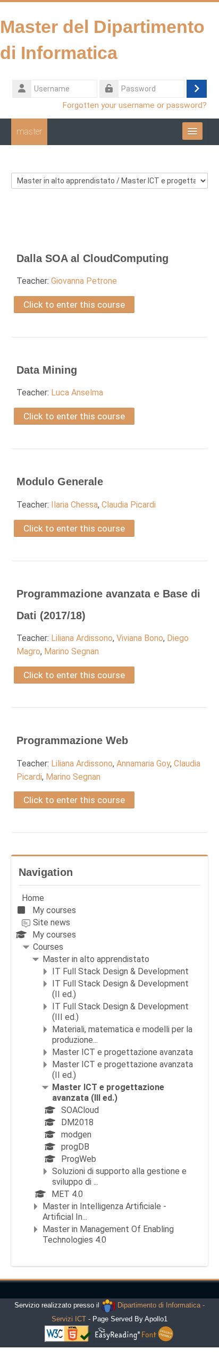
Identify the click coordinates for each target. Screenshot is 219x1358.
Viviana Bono (139, 638)
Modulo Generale (59, 481)
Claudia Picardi (129, 505)
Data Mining (46, 370)
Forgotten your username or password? (134, 105)
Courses (48, 947)
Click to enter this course (74, 304)
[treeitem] (110, 1069)
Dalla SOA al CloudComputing (92, 258)
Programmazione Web (72, 740)
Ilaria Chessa (74, 505)
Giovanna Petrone (84, 281)
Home (33, 898)
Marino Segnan (71, 651)
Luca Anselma (77, 392)
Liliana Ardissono (82, 638)
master (29, 131)
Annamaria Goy (143, 763)
